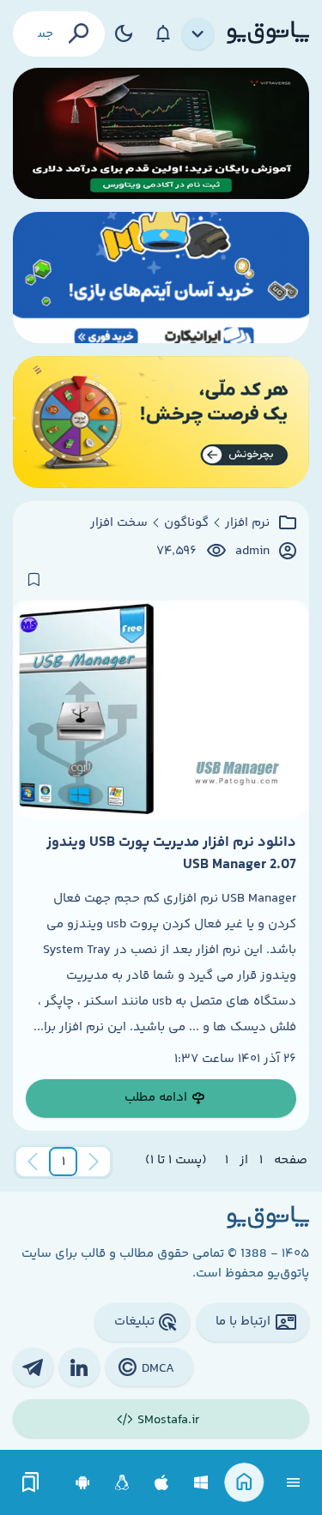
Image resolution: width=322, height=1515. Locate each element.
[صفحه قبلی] (93, 1161)
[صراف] (161, 421)
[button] (63, 1161)
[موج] (161, 133)
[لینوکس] (122, 1482)
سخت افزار (119, 523)
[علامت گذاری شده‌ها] (31, 1483)
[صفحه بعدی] (32, 1161)
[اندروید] (83, 1483)
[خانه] (244, 1483)
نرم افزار (247, 523)
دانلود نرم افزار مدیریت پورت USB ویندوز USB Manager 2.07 (171, 853)
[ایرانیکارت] (161, 277)
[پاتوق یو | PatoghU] (268, 33)
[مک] (162, 1482)
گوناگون (186, 523)
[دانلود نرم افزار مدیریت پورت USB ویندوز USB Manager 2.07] (161, 709)
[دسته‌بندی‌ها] (198, 34)
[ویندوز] (201, 1483)
